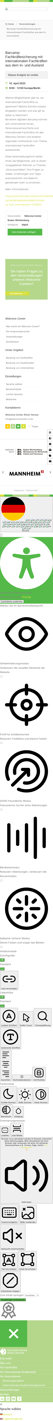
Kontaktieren (16, 293)
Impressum (19, 490)
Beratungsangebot (13, 1380)
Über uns (5, 1363)
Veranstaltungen (27, 24)
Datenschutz (32, 490)
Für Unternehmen (10, 1376)
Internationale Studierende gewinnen (24, 1385)
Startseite (6, 1358)
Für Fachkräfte (8, 1367)
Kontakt (4, 1394)
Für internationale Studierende (18, 1372)
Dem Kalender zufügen (24, 232)
